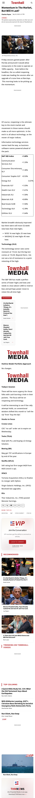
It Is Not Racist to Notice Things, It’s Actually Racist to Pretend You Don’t (15, 579)
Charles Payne (6, 14)
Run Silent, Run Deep (10, 713)
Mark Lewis (6, 640)
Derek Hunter (6, 582)
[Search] (31, 3)
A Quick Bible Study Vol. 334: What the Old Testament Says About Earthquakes (16, 691)
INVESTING (5, 513)
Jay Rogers (6, 611)
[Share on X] (3, 505)
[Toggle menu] (3, 3)
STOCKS (29, 513)
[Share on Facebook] (11, 505)
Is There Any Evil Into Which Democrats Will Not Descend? (16, 636)
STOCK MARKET (19, 513)
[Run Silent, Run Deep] (17, 764)
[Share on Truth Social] (7, 505)
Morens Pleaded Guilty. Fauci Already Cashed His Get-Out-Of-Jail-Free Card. (15, 608)
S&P (11, 513)
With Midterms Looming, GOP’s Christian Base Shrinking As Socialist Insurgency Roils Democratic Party (17, 703)
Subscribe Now (17, 546)
